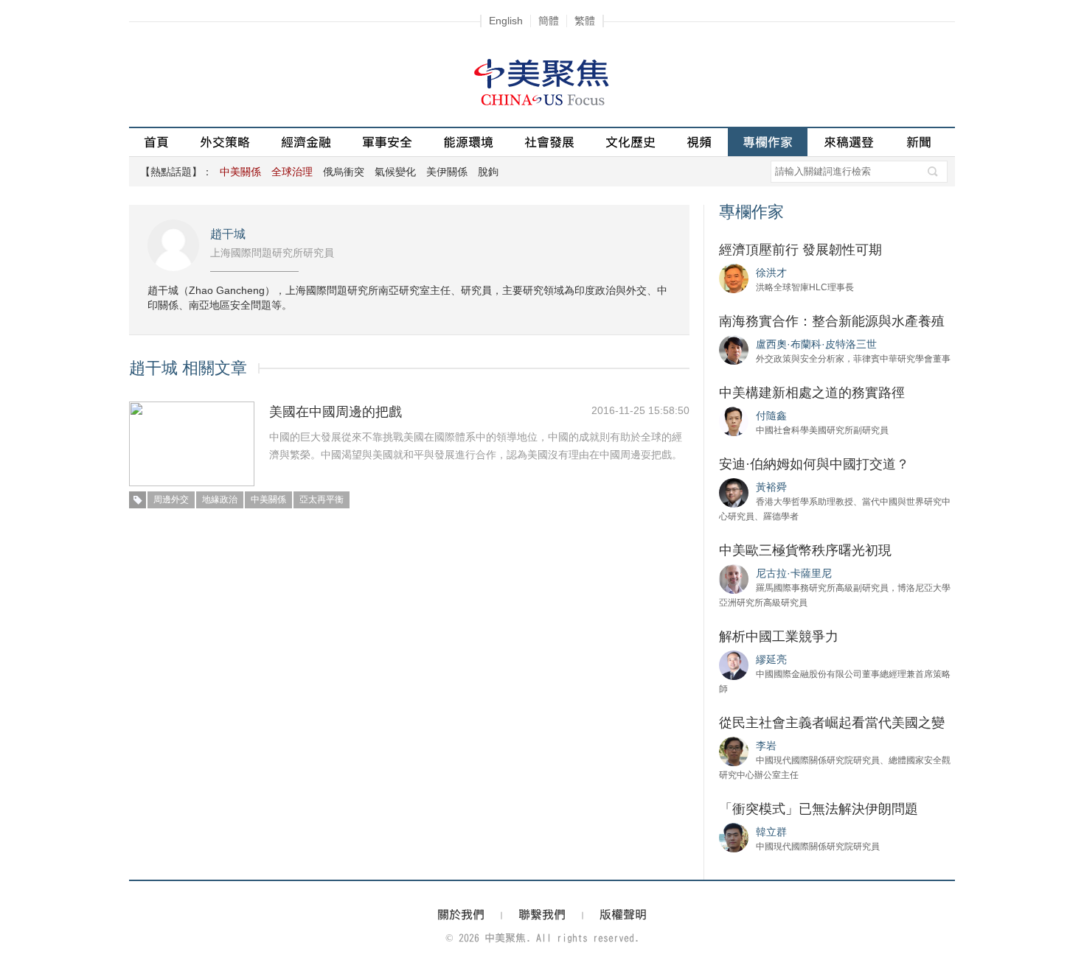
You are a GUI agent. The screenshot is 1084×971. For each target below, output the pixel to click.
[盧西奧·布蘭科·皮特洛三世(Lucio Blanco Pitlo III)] (733, 349)
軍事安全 (387, 142)
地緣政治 (219, 499)
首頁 (156, 142)
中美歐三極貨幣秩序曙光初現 (805, 550)
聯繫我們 (542, 914)
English (506, 21)
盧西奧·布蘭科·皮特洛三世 (816, 344)
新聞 (918, 142)
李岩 (766, 745)
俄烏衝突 (343, 172)
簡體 (548, 21)
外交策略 (225, 142)
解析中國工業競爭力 (778, 636)
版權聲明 (623, 914)
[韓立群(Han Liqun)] (733, 837)
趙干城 (228, 234)
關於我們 (460, 914)
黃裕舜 (771, 487)
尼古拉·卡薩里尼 (794, 573)
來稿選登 (849, 142)
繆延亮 (771, 659)
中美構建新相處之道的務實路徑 (812, 392)
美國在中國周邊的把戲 (335, 411)
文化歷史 (630, 142)
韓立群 (771, 832)
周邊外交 (171, 499)
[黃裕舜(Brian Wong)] (733, 492)
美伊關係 (447, 172)
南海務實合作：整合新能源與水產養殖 (832, 321)
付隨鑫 (771, 415)
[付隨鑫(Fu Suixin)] (733, 421)
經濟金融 (306, 142)
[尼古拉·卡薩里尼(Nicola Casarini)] (733, 578)
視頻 (699, 142)
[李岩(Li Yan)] (733, 751)
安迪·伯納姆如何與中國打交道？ (814, 464)
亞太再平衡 (321, 499)
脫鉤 (488, 172)
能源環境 (468, 142)
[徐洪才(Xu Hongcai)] (733, 278)
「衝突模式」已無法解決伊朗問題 (818, 809)
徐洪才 (771, 272)
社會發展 (549, 142)
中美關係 (268, 499)
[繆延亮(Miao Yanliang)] (733, 664)
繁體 (584, 21)
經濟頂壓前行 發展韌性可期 (800, 249)
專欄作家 (768, 142)
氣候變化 (395, 172)
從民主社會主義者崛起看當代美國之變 (832, 722)
